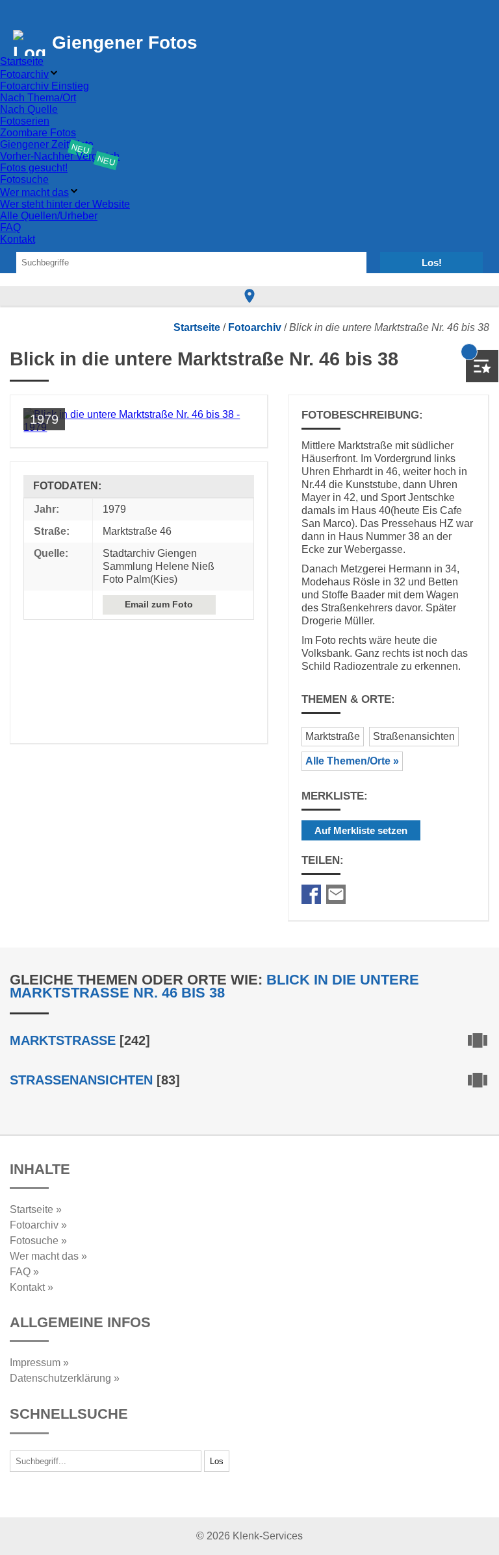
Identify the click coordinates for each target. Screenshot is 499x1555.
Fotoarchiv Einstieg (44, 86)
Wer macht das (34, 192)
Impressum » (39, 1362)
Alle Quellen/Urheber (48, 215)
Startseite (22, 61)
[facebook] (311, 894)
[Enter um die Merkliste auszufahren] (482, 366)
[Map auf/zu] (249, 296)
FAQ (10, 227)
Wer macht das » (48, 1256)
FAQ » (24, 1271)
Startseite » (36, 1209)
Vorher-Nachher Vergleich (60, 156)
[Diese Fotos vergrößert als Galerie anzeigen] (477, 1042)
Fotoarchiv (24, 74)
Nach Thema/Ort (38, 97)
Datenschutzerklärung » (65, 1378)
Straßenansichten (414, 736)
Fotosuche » (38, 1240)
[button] (478, 1527)
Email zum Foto (159, 604)
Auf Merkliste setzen (360, 830)
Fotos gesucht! (34, 167)
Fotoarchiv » (38, 1225)
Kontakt (17, 239)
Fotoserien (24, 121)
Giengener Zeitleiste (47, 144)
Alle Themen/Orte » (352, 760)
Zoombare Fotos (38, 132)
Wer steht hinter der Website (65, 204)
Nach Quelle (29, 109)
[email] (336, 894)
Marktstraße (332, 736)
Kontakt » (31, 1287)
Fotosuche (24, 179)
